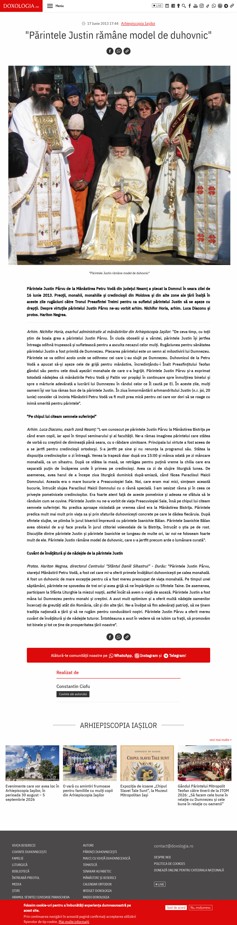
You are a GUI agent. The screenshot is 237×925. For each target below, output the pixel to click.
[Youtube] (195, 5)
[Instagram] (201, 5)
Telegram (177, 655)
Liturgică (19, 865)
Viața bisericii (24, 845)
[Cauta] (183, 5)
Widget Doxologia (97, 891)
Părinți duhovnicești (100, 852)
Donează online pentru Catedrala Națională (189, 870)
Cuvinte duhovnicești (29, 852)
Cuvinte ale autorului (73, 694)
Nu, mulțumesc (201, 907)
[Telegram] (226, 5)
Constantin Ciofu (73, 686)
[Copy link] (127, 51)
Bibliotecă (20, 871)
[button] (55, 5)
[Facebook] (189, 5)
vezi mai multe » (220, 740)
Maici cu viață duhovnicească (106, 858)
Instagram (149, 655)
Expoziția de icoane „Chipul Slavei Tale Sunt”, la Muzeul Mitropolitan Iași (143, 790)
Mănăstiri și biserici (99, 878)
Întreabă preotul (26, 878)
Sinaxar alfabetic (97, 871)
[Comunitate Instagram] (220, 5)
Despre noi (162, 857)
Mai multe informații (74, 921)
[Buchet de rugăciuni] (178, 5)
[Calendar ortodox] (167, 5)
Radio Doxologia (96, 897)
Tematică (90, 865)
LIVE (159, 5)
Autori (88, 845)
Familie (18, 858)
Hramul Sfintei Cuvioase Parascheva (40, 897)
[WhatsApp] (213, 5)
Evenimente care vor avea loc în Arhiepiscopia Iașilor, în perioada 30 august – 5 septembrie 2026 (32, 793)
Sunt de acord (176, 907)
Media (16, 884)
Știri (16, 891)
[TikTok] (207, 5)
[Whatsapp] (118, 51)
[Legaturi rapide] (232, 5)
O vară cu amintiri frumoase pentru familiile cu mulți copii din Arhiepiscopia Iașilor (88, 790)
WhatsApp (123, 655)
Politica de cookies (169, 864)
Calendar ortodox (97, 884)
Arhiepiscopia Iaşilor (138, 23)
